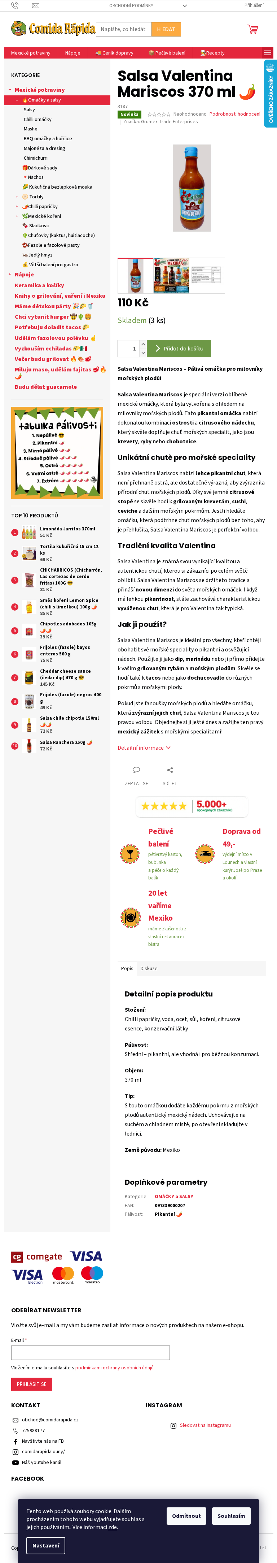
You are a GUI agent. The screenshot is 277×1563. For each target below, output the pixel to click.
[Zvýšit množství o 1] (143, 344)
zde (112, 1527)
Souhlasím (231, 1516)
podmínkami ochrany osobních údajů (114, 1368)
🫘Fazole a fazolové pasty (51, 245)
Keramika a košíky (39, 285)
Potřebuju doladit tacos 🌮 (52, 327)
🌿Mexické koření (41, 216)
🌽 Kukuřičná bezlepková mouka (57, 187)
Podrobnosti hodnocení (235, 114)
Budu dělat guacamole (46, 387)
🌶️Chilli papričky (40, 206)
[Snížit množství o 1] (143, 353)
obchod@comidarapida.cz (50, 1420)
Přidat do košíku (183, 348)
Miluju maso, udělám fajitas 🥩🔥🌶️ (61, 373)
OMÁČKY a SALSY (174, 1196)
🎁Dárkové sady (39, 168)
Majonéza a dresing (44, 148)
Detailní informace (141, 748)
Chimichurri (36, 158)
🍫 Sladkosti (35, 225)
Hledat (166, 29)
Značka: (160, 121)
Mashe (31, 129)
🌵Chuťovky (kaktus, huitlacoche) (58, 235)
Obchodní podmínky (131, 6)
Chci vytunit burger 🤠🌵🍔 (53, 317)
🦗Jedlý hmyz (37, 255)
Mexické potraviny (40, 90)
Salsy (29, 109)
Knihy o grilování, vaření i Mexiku (60, 296)
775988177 (33, 1430)
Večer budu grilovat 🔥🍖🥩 (53, 359)
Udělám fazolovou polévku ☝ (56, 338)
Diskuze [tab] (149, 968)
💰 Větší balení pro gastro (50, 264)
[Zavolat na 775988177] (21, 5)
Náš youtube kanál (41, 1462)
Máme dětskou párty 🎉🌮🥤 (54, 306)
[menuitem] (31, 53)
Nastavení (45, 1546)
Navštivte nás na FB (43, 1441)
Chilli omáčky (38, 119)
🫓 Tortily (33, 197)
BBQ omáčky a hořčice (48, 138)
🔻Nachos (33, 177)
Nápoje (24, 275)
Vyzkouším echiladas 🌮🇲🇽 (51, 349)
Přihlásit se (32, 1384)
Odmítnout (186, 1516)
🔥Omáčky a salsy (41, 100)
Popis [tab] (127, 968)
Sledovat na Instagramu (205, 1425)
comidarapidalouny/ (43, 1451)
